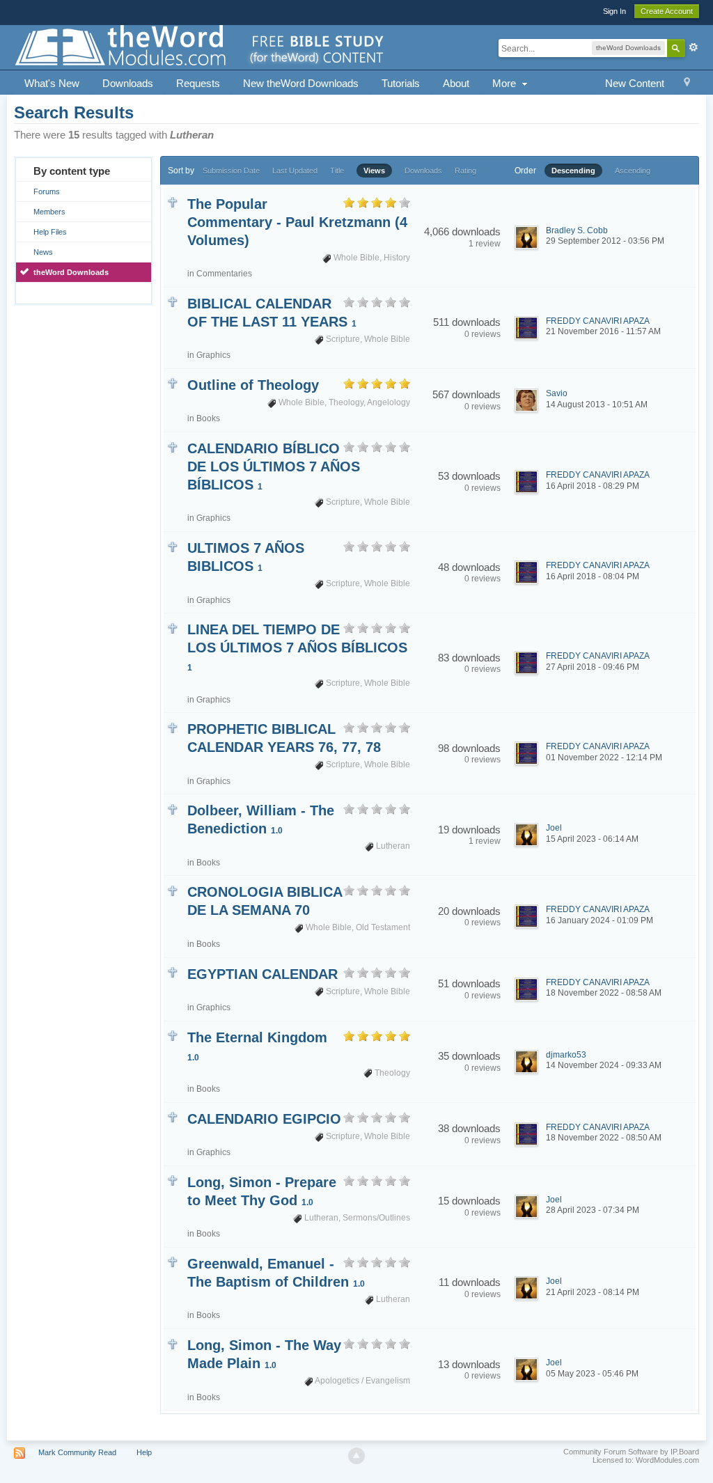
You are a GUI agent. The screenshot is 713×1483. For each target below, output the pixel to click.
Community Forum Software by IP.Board (631, 1451)
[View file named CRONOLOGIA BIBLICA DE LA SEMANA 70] (172, 889)
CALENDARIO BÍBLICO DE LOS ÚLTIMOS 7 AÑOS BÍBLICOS (273, 466)
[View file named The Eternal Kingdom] (172, 1035)
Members (49, 211)
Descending (573, 170)
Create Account (667, 11)
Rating (465, 170)
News (43, 252)
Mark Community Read (77, 1452)
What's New (51, 83)
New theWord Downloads (301, 83)
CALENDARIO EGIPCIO (264, 1119)
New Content (634, 83)
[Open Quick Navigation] (687, 84)
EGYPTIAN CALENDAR (262, 974)
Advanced (693, 47)
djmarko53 (566, 1055)
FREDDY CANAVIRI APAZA (598, 321)
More (505, 83)
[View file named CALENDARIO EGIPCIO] (172, 1116)
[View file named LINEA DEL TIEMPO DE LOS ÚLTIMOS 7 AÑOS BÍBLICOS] (172, 627)
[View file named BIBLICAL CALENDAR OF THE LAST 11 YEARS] (172, 301)
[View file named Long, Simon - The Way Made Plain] (172, 1343)
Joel (554, 828)
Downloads (127, 83)
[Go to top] (356, 1455)
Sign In (614, 11)
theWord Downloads (71, 272)
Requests (198, 83)
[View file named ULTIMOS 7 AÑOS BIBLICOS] (172, 545)
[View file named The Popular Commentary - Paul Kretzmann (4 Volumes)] (172, 201)
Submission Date (231, 170)
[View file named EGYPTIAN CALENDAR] (172, 972)
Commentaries (224, 273)
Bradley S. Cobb (577, 230)
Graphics (213, 355)
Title (337, 170)
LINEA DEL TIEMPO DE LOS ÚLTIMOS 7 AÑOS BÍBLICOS (297, 647)
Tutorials (401, 83)
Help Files (50, 232)
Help (144, 1452)
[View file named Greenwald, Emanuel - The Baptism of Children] (172, 1261)
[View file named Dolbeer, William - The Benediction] (172, 808)
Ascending (632, 170)
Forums (46, 191)
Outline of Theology (253, 385)
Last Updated (295, 170)
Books (208, 418)
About (456, 83)
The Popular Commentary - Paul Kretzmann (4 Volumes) (297, 222)
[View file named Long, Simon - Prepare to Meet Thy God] (172, 1180)
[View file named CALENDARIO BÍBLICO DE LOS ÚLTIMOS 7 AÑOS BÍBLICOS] (172, 446)
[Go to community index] (200, 46)
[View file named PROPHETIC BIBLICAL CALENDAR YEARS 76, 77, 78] (172, 726)
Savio (556, 393)
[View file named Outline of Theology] (172, 383)
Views (374, 170)
